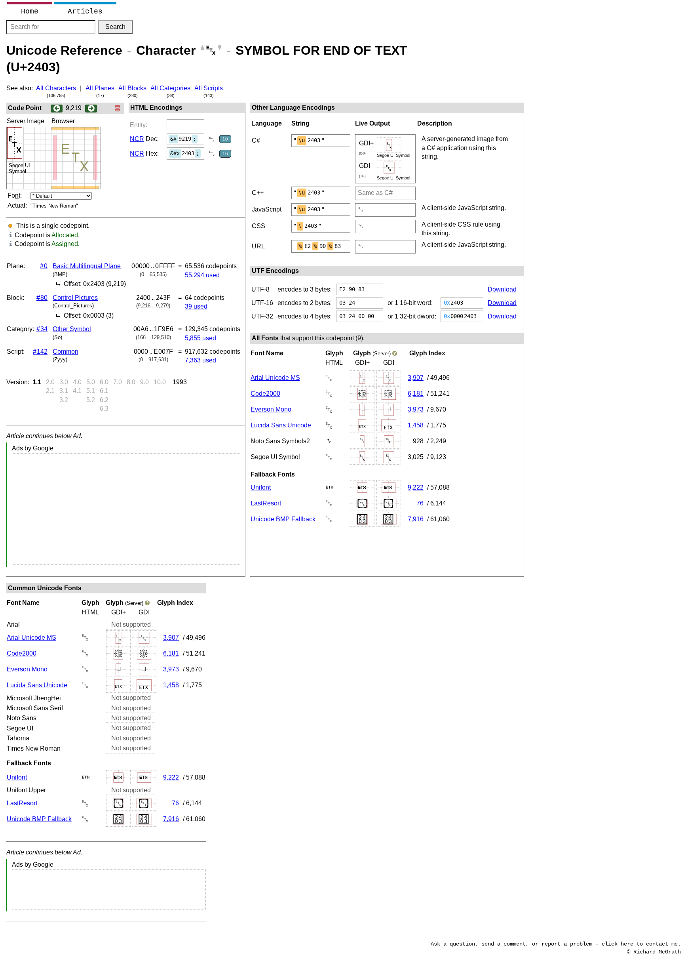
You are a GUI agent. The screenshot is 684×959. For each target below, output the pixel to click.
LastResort (266, 503)
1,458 (416, 425)
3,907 (416, 377)
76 (420, 503)
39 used (196, 306)
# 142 (40, 351)
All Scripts (208, 88)
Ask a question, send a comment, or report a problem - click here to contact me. (556, 944)
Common (65, 351)
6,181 (416, 393)
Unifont (261, 487)
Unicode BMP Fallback (283, 519)
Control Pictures (75, 297)
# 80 (42, 297)
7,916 (416, 519)
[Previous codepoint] (57, 108)
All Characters (56, 88)
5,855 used (200, 338)
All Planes (100, 88)
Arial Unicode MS (275, 377)
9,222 (416, 487)
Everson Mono (271, 409)
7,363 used (200, 360)
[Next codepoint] (91, 108)
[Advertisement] (126, 509)
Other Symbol (72, 329)
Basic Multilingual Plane (87, 266)
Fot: (15, 195)
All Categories (170, 88)
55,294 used (202, 275)
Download (502, 289)
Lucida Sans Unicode (281, 425)
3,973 (416, 409)
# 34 (42, 329)
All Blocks (132, 88)
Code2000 (265, 393)
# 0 (44, 266)
